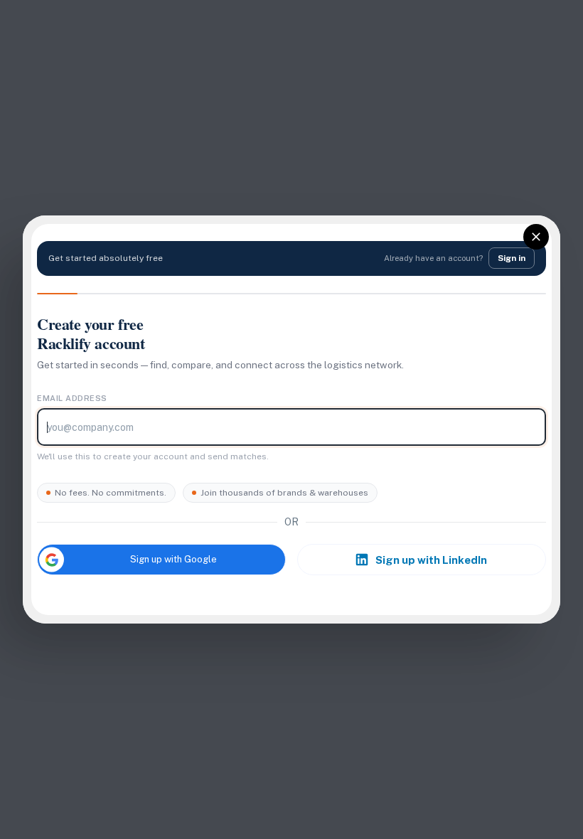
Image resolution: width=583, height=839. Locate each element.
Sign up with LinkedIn (431, 560)
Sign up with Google (173, 559)
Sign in (511, 258)
